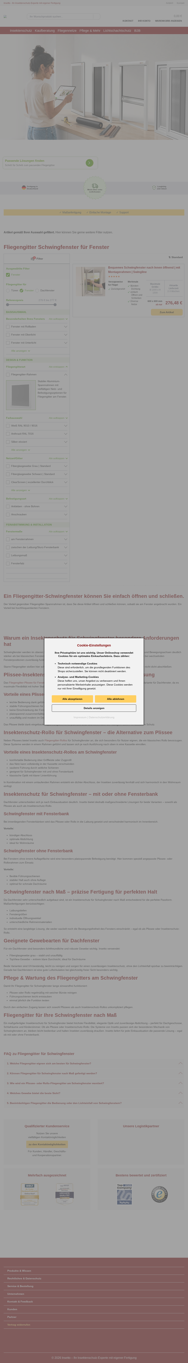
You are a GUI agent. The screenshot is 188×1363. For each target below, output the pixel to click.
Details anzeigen (94, 708)
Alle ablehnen (115, 698)
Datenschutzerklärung (101, 717)
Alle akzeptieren (72, 698)
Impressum (80, 717)
